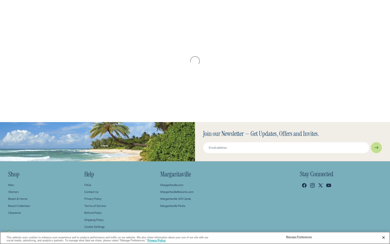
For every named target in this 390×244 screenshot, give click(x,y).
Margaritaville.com (171, 185)
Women (13, 192)
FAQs (87, 185)
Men (11, 185)
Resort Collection (19, 206)
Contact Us (91, 192)
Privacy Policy (93, 199)
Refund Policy (93, 213)
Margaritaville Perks (172, 206)
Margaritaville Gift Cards (175, 199)
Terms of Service (95, 206)
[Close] (383, 237)
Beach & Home (17, 199)
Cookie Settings (94, 227)
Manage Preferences (299, 237)
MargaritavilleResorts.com (177, 192)
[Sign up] (376, 147)
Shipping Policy (94, 220)
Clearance (14, 213)
